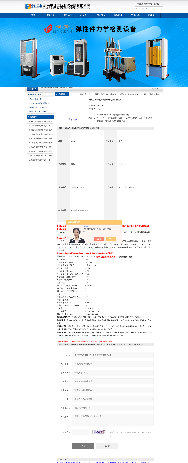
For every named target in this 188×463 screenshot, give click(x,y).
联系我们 (157, 4)
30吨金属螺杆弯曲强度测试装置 (100, 341)
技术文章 (101, 15)
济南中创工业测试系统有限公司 (59, 6)
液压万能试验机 (35, 95)
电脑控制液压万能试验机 (38, 107)
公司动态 (67, 15)
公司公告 (33, 89)
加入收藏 (148, 4)
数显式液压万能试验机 (37, 111)
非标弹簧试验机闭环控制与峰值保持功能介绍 (57, 89)
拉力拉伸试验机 (35, 99)
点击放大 (73, 120)
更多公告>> (156, 89)
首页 (33, 15)
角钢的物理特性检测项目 (79, 341)
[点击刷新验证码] (99, 432)
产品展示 (84, 15)
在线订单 (135, 15)
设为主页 (139, 4)
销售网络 (118, 15)
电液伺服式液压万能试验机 (39, 103)
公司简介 (50, 15)
